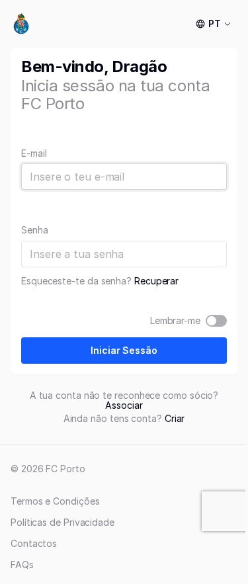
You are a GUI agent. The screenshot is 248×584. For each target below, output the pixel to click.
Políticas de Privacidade (62, 522)
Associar (123, 405)
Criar (175, 418)
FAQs (22, 564)
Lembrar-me (175, 320)
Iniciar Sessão (124, 350)
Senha (34, 230)
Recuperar (156, 280)
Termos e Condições (55, 501)
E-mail (34, 153)
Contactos (34, 543)
